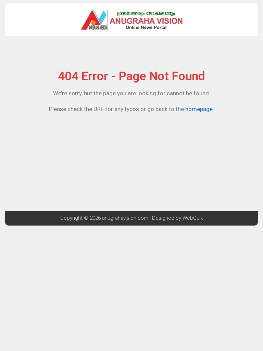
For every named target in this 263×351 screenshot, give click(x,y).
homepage (199, 109)
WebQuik (193, 218)
